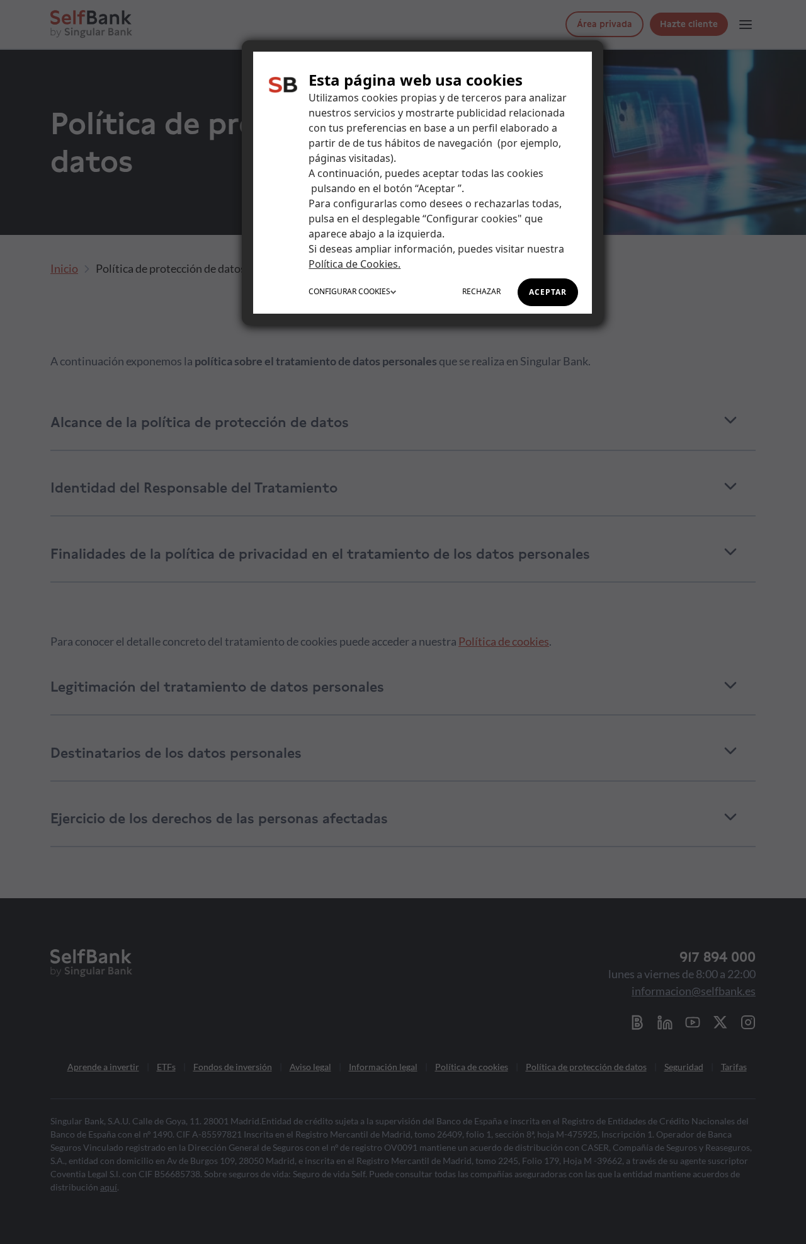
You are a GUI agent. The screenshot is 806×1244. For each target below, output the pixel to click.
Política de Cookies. (354, 264)
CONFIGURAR (349, 291)
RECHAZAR (481, 291)
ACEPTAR (548, 292)
